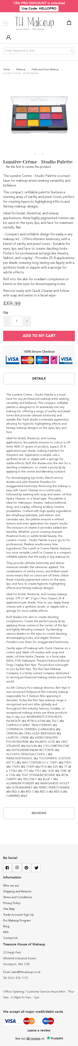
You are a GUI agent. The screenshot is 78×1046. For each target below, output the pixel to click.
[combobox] (39, 51)
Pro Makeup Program (17, 920)
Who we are (11, 885)
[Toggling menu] (5, 23)
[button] (35, 154)
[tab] (39, 378)
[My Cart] (70, 23)
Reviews (39, 813)
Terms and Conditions (17, 897)
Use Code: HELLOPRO (39, 8)
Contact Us (10, 938)
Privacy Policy (11, 903)
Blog (6, 926)
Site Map (9, 909)
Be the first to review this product (28, 166)
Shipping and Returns (17, 891)
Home (7, 69)
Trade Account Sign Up (18, 914)
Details (39, 378)
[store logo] (34, 23)
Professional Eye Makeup (45, 69)
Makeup (21, 69)
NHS (6, 932)
